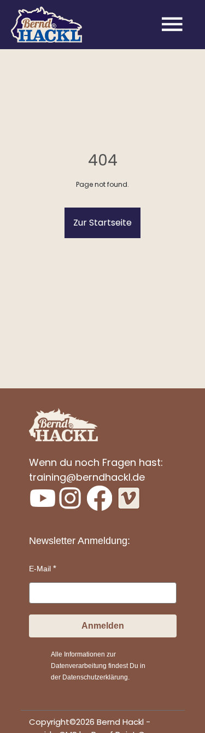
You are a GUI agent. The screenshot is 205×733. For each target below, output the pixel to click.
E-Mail (40, 568)
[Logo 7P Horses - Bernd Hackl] (46, 25)
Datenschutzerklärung (95, 677)
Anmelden (102, 625)
